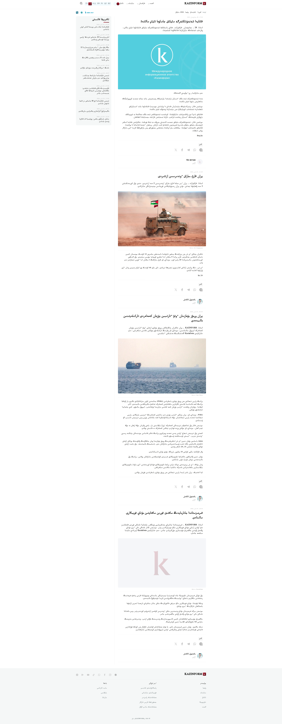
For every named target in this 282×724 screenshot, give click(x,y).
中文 (94, 4)
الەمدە (204, 713)
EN (98, 4)
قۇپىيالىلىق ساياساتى (149, 698)
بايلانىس (104, 698)
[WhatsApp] (194, 150)
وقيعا (187, 12)
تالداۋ (121, 4)
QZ (105, 4)
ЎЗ (86, 4)
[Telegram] (188, 150)
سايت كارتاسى (102, 694)
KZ (109, 4)
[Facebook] (182, 150)
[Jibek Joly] (89, 12)
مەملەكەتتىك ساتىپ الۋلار (147, 713)
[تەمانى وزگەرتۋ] (116, 4)
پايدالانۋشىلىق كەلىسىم (148, 694)
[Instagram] (201, 150)
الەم (200, 145)
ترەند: (204, 12)
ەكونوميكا (202, 708)
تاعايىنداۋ (193, 12)
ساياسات (203, 698)
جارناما (104, 703)
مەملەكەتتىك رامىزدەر (149, 703)
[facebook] (105, 680)
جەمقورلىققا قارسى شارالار (147, 708)
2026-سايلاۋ (180, 12)
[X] (176, 150)
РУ (102, 4)
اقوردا (199, 12)
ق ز (90, 4)
